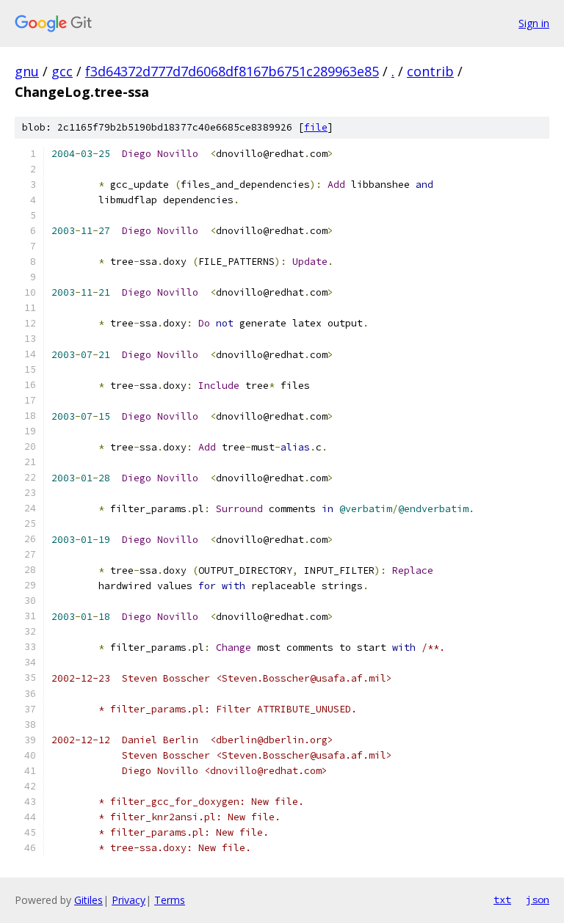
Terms (169, 900)
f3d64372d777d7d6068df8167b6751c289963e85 (232, 71)
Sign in (533, 23)
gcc (62, 71)
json (537, 899)
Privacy (128, 900)
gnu (27, 71)
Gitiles (88, 900)
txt (502, 899)
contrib (430, 71)
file (316, 127)
